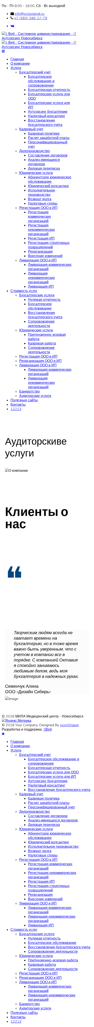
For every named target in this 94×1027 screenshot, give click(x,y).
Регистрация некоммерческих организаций (41, 229)
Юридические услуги (36, 173)
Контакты (18, 404)
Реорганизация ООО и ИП (40, 361)
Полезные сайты (24, 400)
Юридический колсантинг (48, 186)
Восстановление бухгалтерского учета (45, 122)
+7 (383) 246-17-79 (30, 18)
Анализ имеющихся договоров (44, 161)
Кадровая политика (43, 133)
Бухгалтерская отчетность (49, 89)
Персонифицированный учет (51, 807)
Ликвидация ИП (41, 286)
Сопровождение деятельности (41, 323)
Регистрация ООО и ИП (38, 207)
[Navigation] (3, 51)
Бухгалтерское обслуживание (40, 306)
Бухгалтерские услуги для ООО (53, 772)
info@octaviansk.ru (29, 13)
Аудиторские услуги (35, 395)
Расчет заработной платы (49, 138)
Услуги (15, 68)
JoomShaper (69, 725)
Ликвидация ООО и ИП (38, 260)
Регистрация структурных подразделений (49, 244)
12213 (15, 409)
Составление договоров (48, 155)
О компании (20, 63)
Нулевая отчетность (44, 299)
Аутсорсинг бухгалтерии (47, 111)
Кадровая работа (42, 343)
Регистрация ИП (41, 238)
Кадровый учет (31, 129)
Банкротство (29, 391)
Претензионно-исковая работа (53, 960)
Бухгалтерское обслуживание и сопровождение (41, 80)
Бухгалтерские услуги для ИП (52, 776)
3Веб (47, 729)
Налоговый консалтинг (46, 116)
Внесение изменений (45, 256)
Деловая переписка (44, 168)
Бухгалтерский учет (35, 72)
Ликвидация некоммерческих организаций (41, 277)
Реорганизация (40, 251)
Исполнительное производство (41, 192)
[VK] (12, 26)
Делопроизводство (34, 151)
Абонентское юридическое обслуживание (49, 179)
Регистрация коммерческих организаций (39, 216)
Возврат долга (39, 199)
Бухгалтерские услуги (36, 295)
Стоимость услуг (23, 291)
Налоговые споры (42, 203)
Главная (17, 59)
